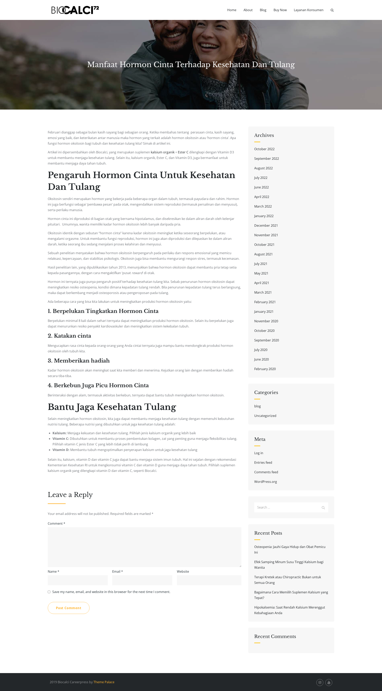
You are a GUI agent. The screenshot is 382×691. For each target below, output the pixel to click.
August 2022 (263, 168)
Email (117, 571)
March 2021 (263, 292)
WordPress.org (265, 481)
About (248, 10)
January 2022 (264, 216)
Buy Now (280, 10)
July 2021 (260, 264)
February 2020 (265, 369)
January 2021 (264, 311)
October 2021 (264, 244)
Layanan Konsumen (309, 10)
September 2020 (266, 340)
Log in (258, 453)
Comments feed (266, 472)
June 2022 (261, 187)
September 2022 (266, 158)
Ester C (183, 152)
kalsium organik (162, 152)
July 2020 (260, 350)
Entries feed (263, 462)
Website (183, 571)
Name (53, 571)
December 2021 (266, 225)
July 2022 (260, 177)
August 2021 (263, 254)
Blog (263, 10)
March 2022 (263, 206)
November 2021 (266, 235)
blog (257, 406)
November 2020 (266, 321)
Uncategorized (265, 416)
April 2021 (261, 283)
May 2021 (261, 273)
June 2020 (261, 359)
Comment (56, 523)
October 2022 (264, 149)
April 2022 (261, 197)
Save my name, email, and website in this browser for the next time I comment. (111, 591)
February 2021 (265, 302)
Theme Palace (104, 682)
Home (231, 10)
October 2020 (264, 330)
